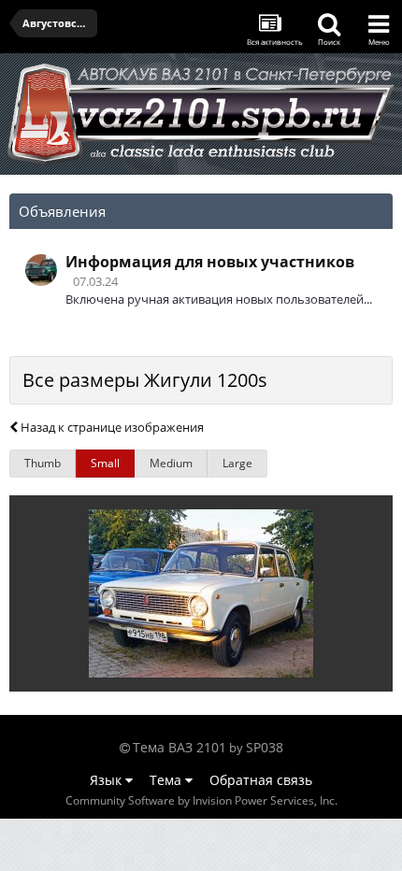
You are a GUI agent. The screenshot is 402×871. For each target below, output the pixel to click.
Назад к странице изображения (111, 427)
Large (237, 463)
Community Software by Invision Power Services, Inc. (201, 800)
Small (105, 463)
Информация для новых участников (209, 261)
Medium (171, 463)
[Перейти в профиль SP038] (41, 270)
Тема (167, 780)
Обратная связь (260, 780)
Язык (107, 780)
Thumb (42, 463)
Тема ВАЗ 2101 (179, 747)
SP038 (264, 747)
